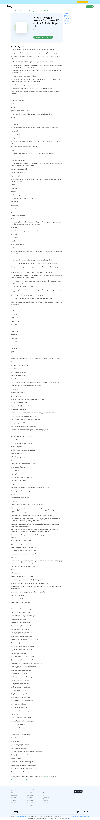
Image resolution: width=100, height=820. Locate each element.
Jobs (43, 795)
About (12, 790)
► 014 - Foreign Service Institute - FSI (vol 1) (38, 11)
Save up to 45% (82, 2)
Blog (43, 792)
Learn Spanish (30, 792)
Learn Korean (30, 803)
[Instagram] (77, 811)
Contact (12, 794)
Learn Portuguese (30, 798)
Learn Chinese (30, 802)
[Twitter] (84, 811)
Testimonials (13, 802)
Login (82, 6)
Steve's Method (14, 795)
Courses (22, 11)
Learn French (29, 794)
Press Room (45, 800)
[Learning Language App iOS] (78, 791)
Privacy (76, 816)
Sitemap (81, 816)
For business (13, 798)
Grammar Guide (46, 802)
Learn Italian (29, 797)
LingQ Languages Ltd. (21, 816)
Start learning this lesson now (43, 37)
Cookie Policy (86, 816)
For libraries (13, 800)
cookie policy (67, 818)
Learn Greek (15, 11)
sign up (46, 776)
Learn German (30, 795)
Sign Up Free (90, 6)
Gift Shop (13, 803)
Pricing (12, 792)
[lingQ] (9, 6)
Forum (44, 790)
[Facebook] (81, 811)
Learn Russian (30, 805)
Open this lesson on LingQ (19, 780)
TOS (73, 816)
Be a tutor (45, 794)
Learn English (30, 790)
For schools (13, 797)
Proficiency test (46, 797)
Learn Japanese (30, 800)
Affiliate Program (46, 798)
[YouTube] (87, 811)
